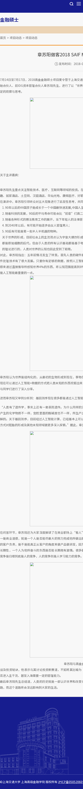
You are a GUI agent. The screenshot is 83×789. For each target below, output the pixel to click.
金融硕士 (9, 19)
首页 (3, 38)
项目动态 (16, 38)
